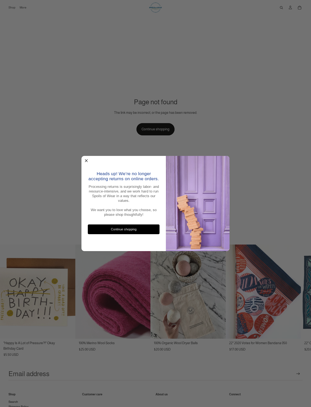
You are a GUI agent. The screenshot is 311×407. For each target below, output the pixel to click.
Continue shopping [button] (123, 229)
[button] (86, 160)
